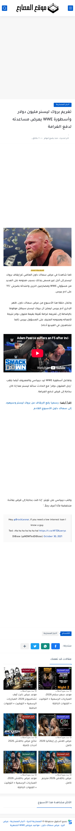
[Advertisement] (37, 59)
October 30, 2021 (53, 536)
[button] (55, 646)
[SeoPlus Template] (70, 821)
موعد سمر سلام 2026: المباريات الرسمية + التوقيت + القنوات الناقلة (55, 699)
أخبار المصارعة (62, 105)
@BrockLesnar (21, 520)
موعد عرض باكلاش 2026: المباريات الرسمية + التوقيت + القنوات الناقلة (20, 783)
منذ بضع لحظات (62, 691)
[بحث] (4, 8)
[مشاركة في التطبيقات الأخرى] (24, 646)
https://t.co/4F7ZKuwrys (52, 531)
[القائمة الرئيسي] (70, 8)
